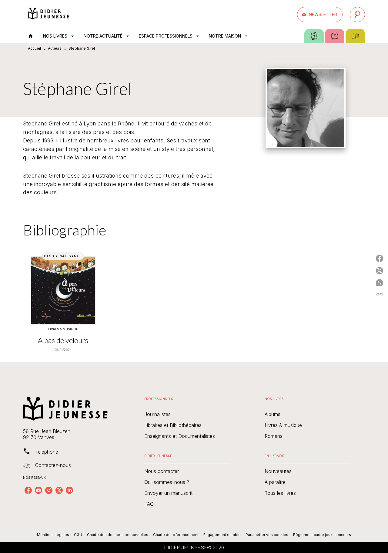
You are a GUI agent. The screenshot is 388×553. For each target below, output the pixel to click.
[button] (320, 14)
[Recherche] (357, 14)
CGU (78, 534)
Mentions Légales (53, 534)
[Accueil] (48, 14)
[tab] (30, 36)
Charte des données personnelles (117, 534)
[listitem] (28, 490)
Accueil (34, 48)
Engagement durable (222, 534)
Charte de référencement (176, 534)
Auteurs (55, 48)
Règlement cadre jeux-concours (322, 534)
